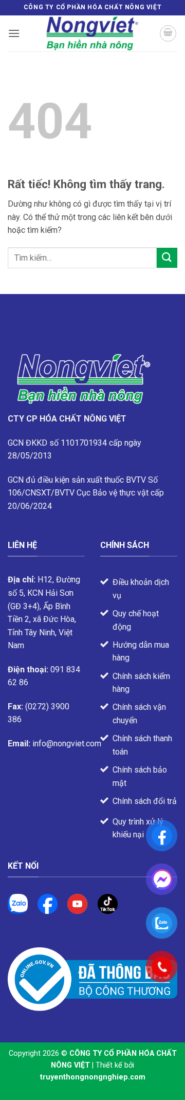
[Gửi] (167, 258)
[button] (14, 33)
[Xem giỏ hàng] (168, 33)
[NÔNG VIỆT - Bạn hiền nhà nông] (92, 33)
